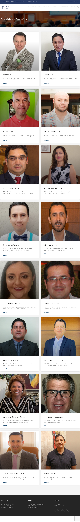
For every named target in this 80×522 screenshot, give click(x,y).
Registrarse (76, 1)
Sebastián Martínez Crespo (53, 131)
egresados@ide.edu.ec (8, 507)
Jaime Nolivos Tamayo (11, 245)
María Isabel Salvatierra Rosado (14, 417)
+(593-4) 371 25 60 (7, 505)
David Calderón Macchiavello (54, 417)
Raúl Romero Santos (10, 360)
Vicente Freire (8, 131)
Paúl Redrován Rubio (51, 303)
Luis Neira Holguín (50, 245)
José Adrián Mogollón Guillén (54, 360)
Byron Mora (7, 75)
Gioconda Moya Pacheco (53, 188)
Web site (58, 504)
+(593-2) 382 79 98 (32, 505)
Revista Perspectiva (60, 505)
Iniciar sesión (70, 1)
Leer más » (5, 83)
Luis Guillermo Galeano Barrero (14, 474)
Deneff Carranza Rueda (11, 188)
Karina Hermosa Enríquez (12, 303)
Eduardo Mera (49, 75)
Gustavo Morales (50, 474)
